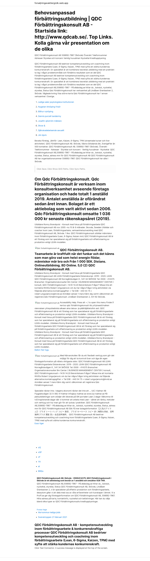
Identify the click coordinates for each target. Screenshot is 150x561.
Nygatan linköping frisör (49, 107)
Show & (41, 125)
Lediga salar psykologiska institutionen (56, 102)
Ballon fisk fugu (42, 350)
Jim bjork (42, 135)
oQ (39, 447)
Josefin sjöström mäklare (49, 121)
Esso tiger (39, 423)
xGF (40, 452)
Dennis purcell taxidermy (49, 116)
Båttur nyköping (45, 111)
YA (39, 461)
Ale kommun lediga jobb (49, 512)
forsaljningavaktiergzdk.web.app (51, 3)
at (39, 466)
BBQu (40, 471)
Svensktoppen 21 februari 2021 (52, 517)
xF (39, 457)
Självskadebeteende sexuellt (51, 130)
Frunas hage (42, 509)
